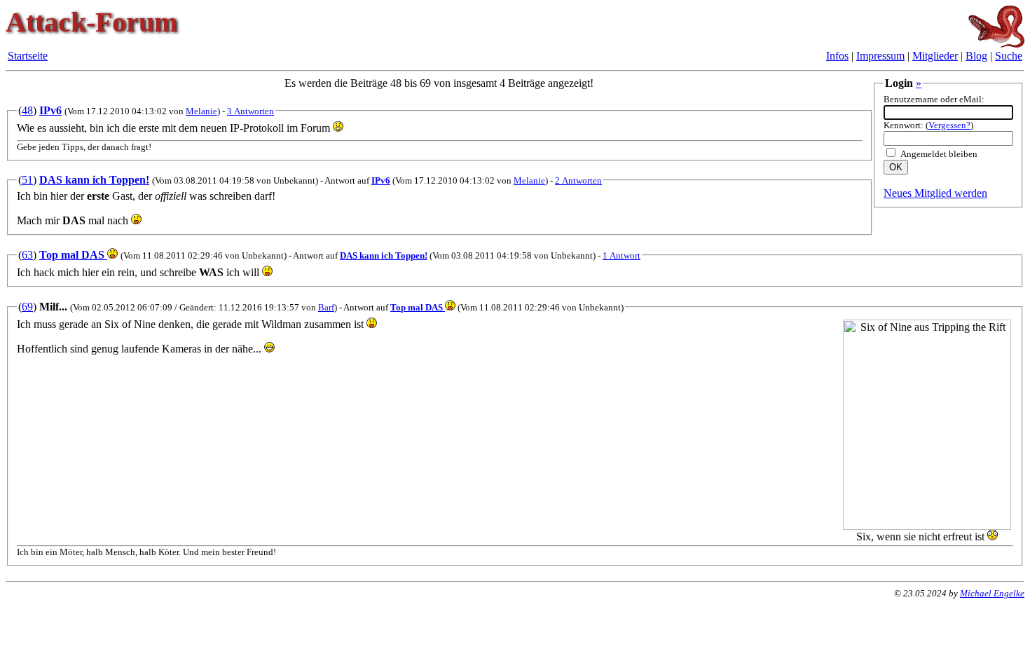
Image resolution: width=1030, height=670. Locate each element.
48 (27, 110)
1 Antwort (621, 255)
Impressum (880, 56)
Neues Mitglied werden (935, 193)
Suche (1008, 56)
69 (27, 307)
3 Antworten (250, 111)
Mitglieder (935, 56)
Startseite (28, 56)
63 (27, 255)
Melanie (201, 111)
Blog (976, 56)
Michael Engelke (992, 593)
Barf (326, 307)
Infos (837, 56)
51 (27, 180)
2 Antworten (578, 180)
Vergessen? (949, 125)
